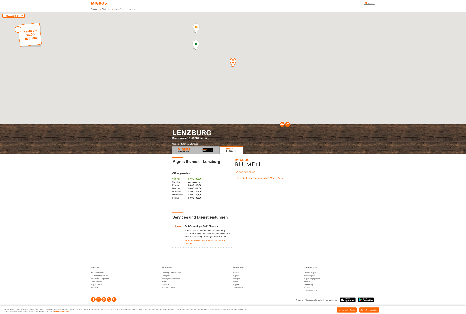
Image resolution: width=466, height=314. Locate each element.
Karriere (307, 282)
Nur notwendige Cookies (347, 310)
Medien (307, 288)
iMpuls (235, 282)
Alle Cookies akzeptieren (369, 310)
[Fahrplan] (282, 126)
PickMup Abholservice (99, 276)
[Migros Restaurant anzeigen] (207, 150)
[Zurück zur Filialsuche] (22, 16)
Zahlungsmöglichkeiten (171, 279)
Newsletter (95, 288)
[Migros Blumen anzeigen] (231, 150)
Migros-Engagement (312, 279)
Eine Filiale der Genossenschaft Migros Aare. (260, 178)
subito (164, 282)
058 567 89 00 (247, 172)
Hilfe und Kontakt (97, 272)
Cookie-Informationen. (62, 311)
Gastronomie (238, 288)
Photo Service (96, 282)
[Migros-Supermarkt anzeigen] (184, 150)
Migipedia (236, 285)
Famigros (236, 279)
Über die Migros (310, 272)
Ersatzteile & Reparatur (100, 279)
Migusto (236, 276)
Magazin (236, 272)
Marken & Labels (168, 288)
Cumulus (165, 285)
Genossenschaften (311, 291)
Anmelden (371, 3)
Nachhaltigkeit (309, 276)
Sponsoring (308, 285)
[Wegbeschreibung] (287, 126)
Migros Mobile (96, 285)
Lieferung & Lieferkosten (171, 272)
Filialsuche (12, 15)
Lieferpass (166, 276)
